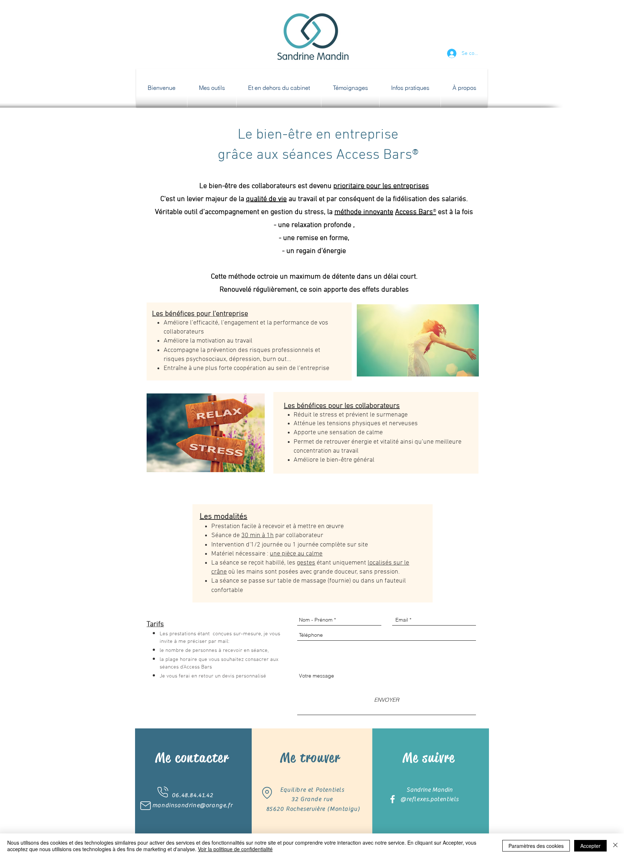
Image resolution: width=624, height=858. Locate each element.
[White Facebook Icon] (392, 799)
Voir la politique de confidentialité (235, 849)
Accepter (590, 845)
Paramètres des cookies (536, 845)
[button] (211, 88)
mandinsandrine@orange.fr (192, 805)
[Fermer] (615, 845)
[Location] (267, 793)
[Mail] (145, 805)
